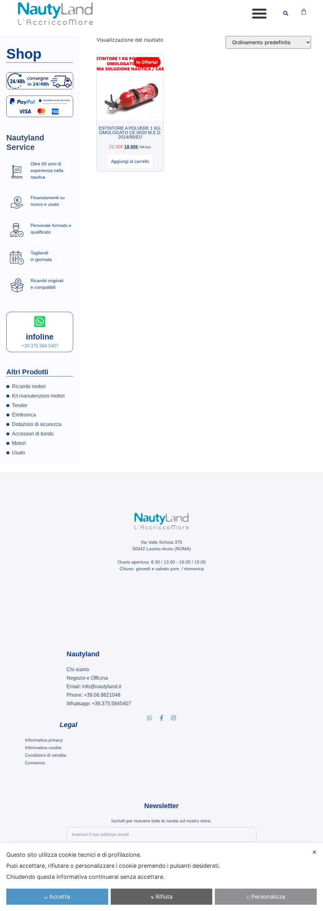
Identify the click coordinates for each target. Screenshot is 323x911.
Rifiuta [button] (164, 896)
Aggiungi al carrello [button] (130, 161)
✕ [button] (314, 852)
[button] (259, 13)
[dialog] (161, 877)
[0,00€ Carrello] (304, 12)
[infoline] (39, 321)
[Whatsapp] (149, 718)
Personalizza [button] (268, 896)
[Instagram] (173, 718)
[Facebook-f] (161, 718)
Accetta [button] (59, 896)
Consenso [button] (35, 762)
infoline (40, 336)
